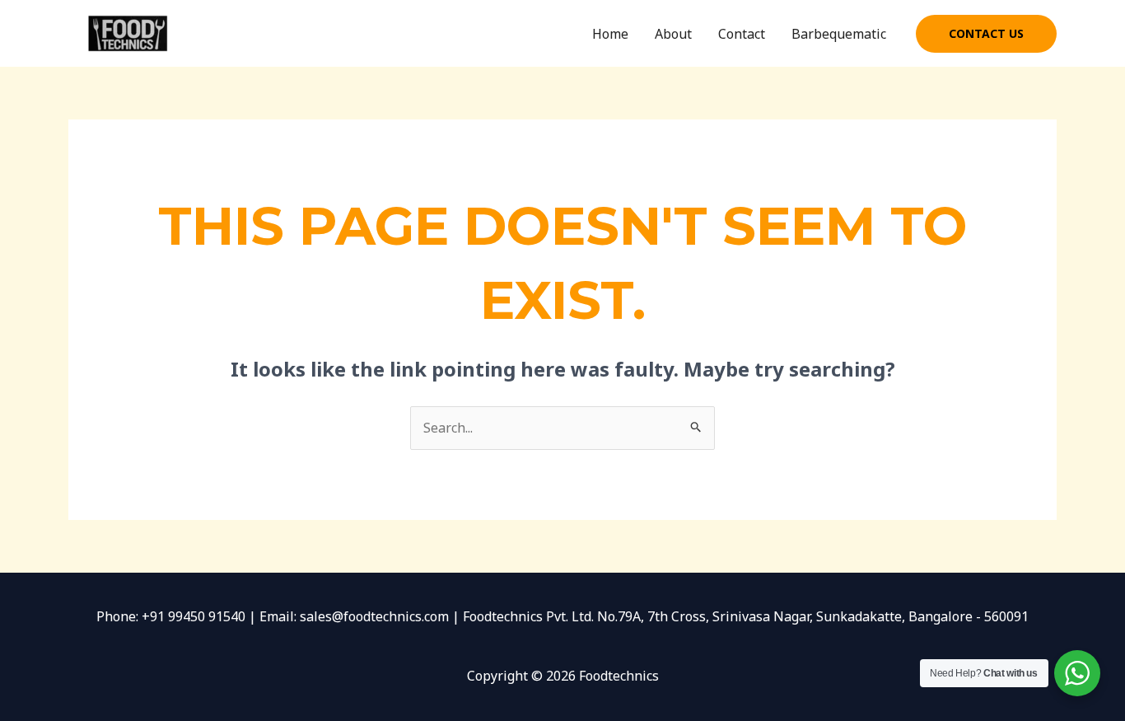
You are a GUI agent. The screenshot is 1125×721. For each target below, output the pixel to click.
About (673, 34)
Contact (741, 34)
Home (610, 34)
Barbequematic (838, 34)
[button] (986, 34)
